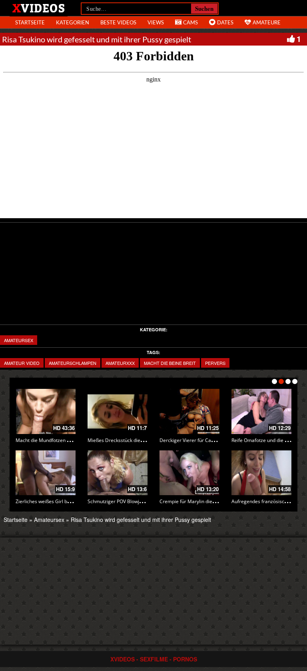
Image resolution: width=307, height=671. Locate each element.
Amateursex (18, 340)
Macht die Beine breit (170, 363)
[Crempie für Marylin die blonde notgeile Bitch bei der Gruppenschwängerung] (189, 473)
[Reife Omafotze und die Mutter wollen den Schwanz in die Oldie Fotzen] (261, 411)
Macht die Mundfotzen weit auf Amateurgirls (65, 440)
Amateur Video (22, 363)
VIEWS (156, 22)
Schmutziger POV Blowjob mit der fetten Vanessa (142, 501)
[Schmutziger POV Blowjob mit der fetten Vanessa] (118, 473)
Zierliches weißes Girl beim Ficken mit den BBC (68, 501)
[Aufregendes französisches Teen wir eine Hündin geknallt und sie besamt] (261, 473)
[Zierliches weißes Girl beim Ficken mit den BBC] (46, 473)
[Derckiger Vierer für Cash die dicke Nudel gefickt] (189, 411)
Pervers (215, 363)
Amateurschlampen (72, 363)
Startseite (16, 520)
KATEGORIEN (72, 22)
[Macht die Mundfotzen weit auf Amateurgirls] (46, 411)
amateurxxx (120, 363)
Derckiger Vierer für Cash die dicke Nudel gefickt (213, 440)
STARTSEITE (30, 22)
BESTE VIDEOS (118, 22)
